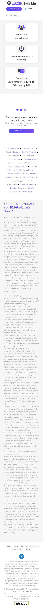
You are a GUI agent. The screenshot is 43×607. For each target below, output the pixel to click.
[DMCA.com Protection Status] (21, 603)
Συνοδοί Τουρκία (29, 149)
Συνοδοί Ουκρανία (25, 163)
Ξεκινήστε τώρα (14, 9)
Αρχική (8, 547)
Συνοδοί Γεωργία (17, 181)
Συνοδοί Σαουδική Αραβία (17, 167)
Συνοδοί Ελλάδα (13, 149)
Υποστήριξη (32, 547)
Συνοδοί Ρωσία (13, 174)
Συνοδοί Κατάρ (26, 192)
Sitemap (29, 550)
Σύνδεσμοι (17, 550)
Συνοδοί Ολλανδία (29, 152)
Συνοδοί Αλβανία (28, 177)
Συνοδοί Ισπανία (13, 159)
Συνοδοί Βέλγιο (28, 156)
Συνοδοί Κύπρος (12, 152)
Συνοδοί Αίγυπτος (27, 184)
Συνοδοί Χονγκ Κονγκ (24, 170)
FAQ (22, 547)
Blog (16, 547)
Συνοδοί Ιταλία (13, 156)
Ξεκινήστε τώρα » (21, 131)
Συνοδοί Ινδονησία (17, 188)
